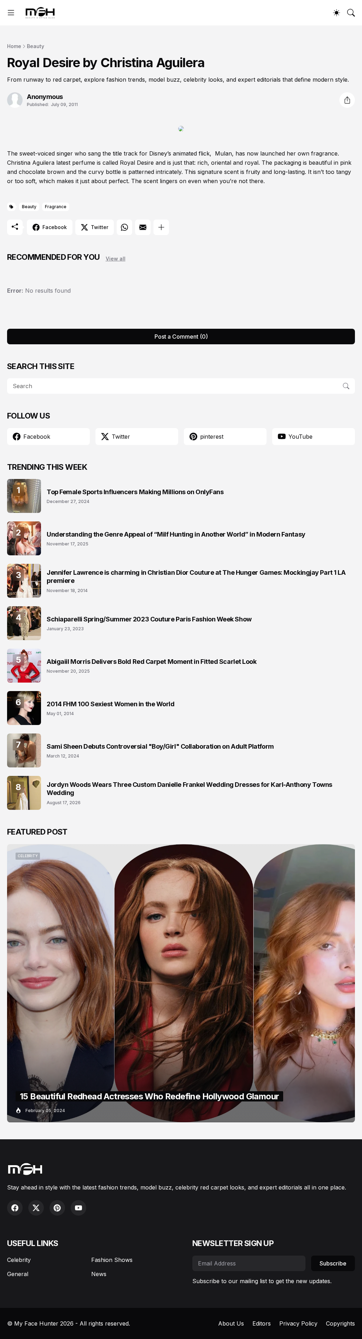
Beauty (35, 46)
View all (115, 259)
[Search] (351, 13)
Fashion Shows (112, 1259)
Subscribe (333, 1263)
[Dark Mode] (336, 13)
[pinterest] (57, 1208)
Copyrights (340, 1323)
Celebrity (19, 1259)
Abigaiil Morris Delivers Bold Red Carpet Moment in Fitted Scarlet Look (152, 661)
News (98, 1273)
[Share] (347, 100)
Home (14, 46)
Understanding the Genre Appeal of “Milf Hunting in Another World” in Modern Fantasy (176, 534)
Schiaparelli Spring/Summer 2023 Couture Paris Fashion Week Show (149, 619)
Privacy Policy (298, 1323)
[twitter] (36, 1208)
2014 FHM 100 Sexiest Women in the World (110, 704)
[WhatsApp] (124, 227)
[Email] (143, 227)
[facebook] (15, 1208)
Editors (261, 1323)
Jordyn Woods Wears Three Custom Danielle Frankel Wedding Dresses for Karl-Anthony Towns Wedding (189, 788)
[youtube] (78, 1208)
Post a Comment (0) (181, 336)
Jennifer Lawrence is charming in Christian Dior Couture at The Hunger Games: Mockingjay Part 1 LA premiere (196, 576)
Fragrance (55, 206)
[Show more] (161, 227)
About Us (231, 1323)
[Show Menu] (11, 13)
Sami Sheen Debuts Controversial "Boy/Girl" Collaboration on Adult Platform (160, 746)
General (17, 1273)
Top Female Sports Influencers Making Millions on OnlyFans (135, 492)
